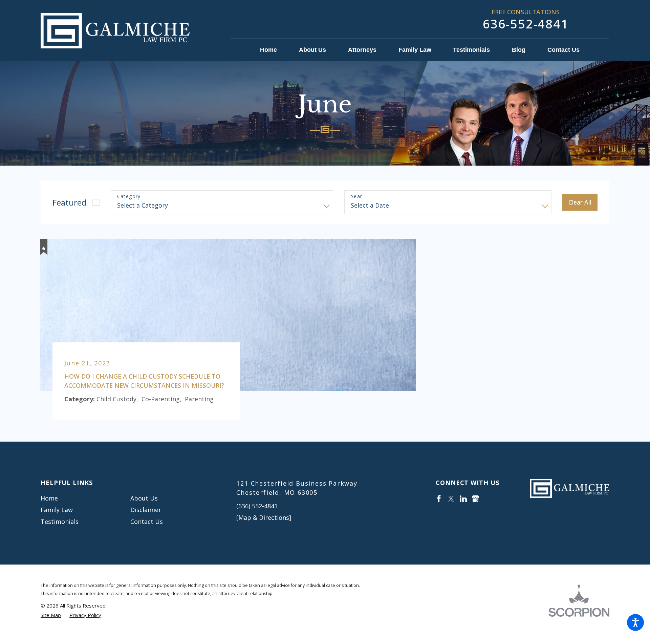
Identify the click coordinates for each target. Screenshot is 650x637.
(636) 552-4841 (257, 506)
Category (129, 196)
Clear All (579, 202)
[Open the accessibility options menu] (635, 622)
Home (49, 498)
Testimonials (60, 521)
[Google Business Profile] (475, 498)
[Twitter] (451, 498)
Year (357, 196)
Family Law (57, 510)
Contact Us (146, 521)
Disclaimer (145, 510)
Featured (69, 202)
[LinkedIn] (463, 498)
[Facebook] (438, 498)
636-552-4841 (526, 24)
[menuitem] (274, 50)
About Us (144, 498)
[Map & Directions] (263, 517)
